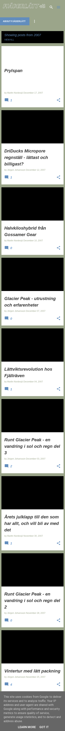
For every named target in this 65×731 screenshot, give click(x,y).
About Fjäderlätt (14, 21)
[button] (58, 100)
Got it (44, 727)
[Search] (51, 7)
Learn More (27, 727)
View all (9, 39)
